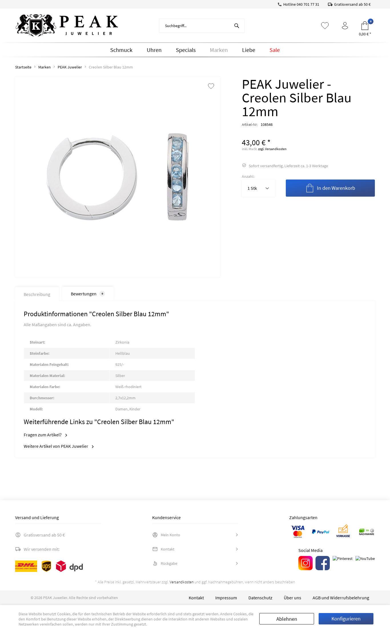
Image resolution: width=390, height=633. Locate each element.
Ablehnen (286, 619)
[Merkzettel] (325, 25)
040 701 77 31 (308, 4)
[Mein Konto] (345, 25)
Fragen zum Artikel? (43, 435)
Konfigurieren (346, 618)
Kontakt (167, 549)
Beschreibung (37, 294)
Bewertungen (87, 294)
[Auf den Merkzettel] (211, 86)
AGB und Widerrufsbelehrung (341, 597)
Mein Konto (170, 534)
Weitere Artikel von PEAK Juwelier (56, 446)
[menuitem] (202, 26)
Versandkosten (182, 581)
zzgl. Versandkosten (272, 149)
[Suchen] (236, 25)
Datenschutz (260, 597)
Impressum (226, 597)
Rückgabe (169, 563)
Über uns (292, 597)
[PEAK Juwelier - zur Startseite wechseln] (66, 25)
